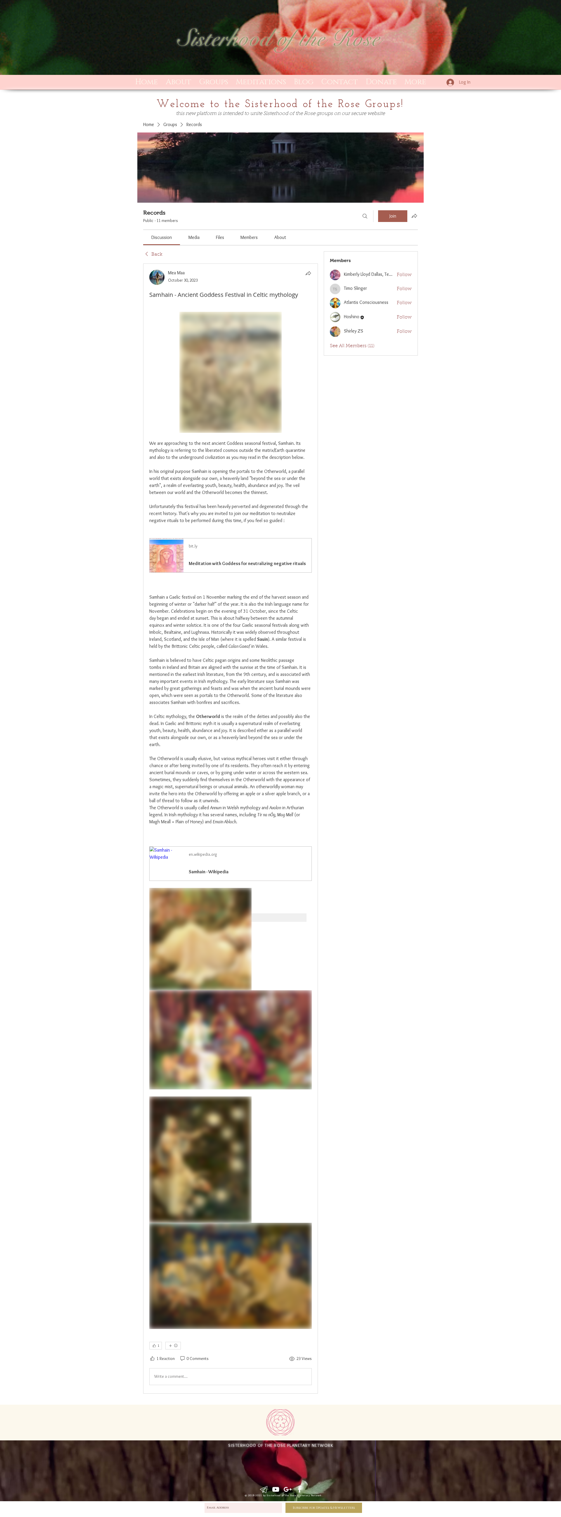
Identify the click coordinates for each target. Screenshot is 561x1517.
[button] (213, 82)
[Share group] (414, 215)
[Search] (364, 216)
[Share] (308, 273)
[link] (161, 237)
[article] (230, 828)
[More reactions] (173, 1345)
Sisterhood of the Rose (279, 39)
